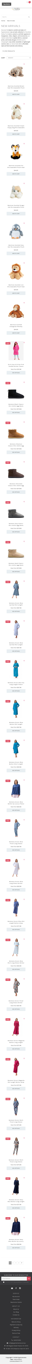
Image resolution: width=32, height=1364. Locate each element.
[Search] (29, 17)
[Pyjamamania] (16, 8)
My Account (16, 1296)
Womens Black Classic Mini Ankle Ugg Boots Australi (16, 406)
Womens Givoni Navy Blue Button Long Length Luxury (16, 1201)
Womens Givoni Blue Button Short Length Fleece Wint (16, 764)
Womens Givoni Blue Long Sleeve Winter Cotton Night (16, 883)
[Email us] (12, 1288)
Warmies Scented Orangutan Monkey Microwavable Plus (16, 326)
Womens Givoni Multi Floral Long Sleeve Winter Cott (16, 1122)
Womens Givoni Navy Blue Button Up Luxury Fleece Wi (16, 1241)
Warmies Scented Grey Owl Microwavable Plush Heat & (16, 247)
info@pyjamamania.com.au (17, 1343)
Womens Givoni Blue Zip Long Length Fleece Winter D (16, 684)
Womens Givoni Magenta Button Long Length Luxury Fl (16, 1042)
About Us (16, 1309)
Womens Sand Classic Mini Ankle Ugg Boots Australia (16, 565)
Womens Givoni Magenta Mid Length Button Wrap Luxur (16, 1082)
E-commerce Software (14, 1361)
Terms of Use (16, 1333)
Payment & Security (16, 1325)
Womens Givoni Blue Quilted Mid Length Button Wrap (16, 605)
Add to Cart (16, 94)
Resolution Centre (16, 1302)
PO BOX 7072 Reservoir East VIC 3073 (17, 1348)
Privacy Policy (26, 1282)
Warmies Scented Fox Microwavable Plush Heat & (16, 167)
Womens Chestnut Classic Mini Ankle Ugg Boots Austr (16, 445)
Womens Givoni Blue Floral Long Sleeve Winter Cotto (16, 843)
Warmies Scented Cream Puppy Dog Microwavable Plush (16, 127)
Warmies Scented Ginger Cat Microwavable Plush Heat (16, 207)
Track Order (16, 1299)
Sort (3, 58)
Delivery (16, 1327)
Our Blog (16, 1312)
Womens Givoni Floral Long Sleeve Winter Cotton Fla (16, 1002)
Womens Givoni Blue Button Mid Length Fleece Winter (16, 724)
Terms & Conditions (18, 1282)
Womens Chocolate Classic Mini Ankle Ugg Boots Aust (16, 485)
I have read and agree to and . (17, 1282)
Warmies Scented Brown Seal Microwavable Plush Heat (16, 87)
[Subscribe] (29, 1279)
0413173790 (17, 1340)
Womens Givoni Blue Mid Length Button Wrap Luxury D (16, 923)
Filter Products (9, 51)
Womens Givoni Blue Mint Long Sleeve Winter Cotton (16, 962)
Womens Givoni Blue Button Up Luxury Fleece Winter (16, 803)
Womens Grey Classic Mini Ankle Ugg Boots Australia (16, 525)
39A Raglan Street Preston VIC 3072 (17, 1346)
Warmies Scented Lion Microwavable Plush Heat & (16, 286)
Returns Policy (16, 1322)
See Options (16, 372)
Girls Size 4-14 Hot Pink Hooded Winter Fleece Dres (16, 366)
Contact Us (16, 1315)
